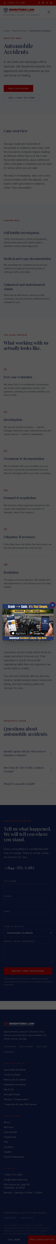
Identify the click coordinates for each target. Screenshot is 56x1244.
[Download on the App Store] (18, 633)
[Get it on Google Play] (37, 633)
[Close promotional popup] (52, 605)
